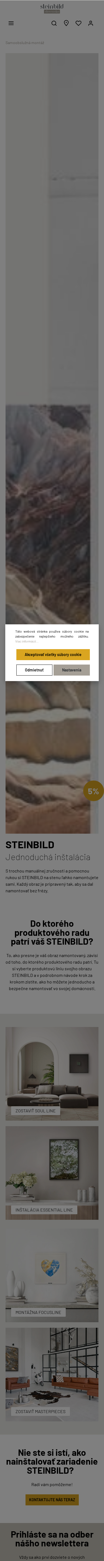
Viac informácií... (27, 641)
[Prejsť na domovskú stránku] (52, 8)
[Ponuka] (11, 23)
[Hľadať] (54, 23)
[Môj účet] (90, 23)
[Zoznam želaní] (78, 23)
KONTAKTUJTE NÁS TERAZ (52, 1499)
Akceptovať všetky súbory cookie (53, 654)
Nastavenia (71, 670)
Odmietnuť (34, 670)
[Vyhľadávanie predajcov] (66, 23)
